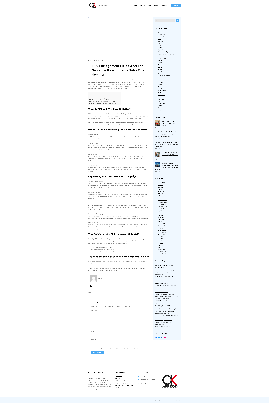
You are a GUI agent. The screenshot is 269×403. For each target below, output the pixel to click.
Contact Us (119, 378)
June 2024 (160, 239)
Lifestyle (160, 82)
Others (160, 88)
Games (160, 69)
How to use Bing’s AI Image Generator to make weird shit (165, 294)
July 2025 (160, 211)
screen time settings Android (160, 315)
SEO (159, 97)
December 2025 (162, 200)
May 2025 (160, 215)
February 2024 (162, 247)
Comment (94, 310)
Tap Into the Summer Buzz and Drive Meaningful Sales (104, 103)
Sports (160, 101)
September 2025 (162, 206)
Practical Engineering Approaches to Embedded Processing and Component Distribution (166, 144)
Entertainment (162, 58)
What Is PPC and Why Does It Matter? (100, 96)
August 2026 (161, 183)
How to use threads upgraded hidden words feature (164, 296)
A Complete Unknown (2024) (170, 267)
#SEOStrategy (159, 267)
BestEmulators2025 (164, 278)
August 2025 (161, 208)
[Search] (177, 20)
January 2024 (161, 249)
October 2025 (162, 204)
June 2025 (160, 213)
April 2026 (161, 191)
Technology (161, 103)
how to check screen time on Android (161, 292)
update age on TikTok (169, 322)
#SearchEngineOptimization (164, 265)
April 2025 (161, 217)
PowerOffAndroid (166, 313)
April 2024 (161, 243)
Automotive (161, 37)
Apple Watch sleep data (159, 274)
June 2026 (160, 187)
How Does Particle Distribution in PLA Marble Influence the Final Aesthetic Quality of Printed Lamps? (166, 134)
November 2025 (162, 202)
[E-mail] (91, 286)
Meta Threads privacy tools (159, 311)
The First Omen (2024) (159, 320)
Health (160, 73)
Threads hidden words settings (160, 322)
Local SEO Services (164, 306)
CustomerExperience (161, 283)
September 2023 (162, 254)
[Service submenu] (144, 5)
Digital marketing (160, 285)
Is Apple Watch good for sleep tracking (162, 298)
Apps (159, 32)
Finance (160, 62)
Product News (162, 93)
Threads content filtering (168, 320)
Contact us (175, 5)
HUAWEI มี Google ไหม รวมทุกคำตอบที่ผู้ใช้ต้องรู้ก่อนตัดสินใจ (170, 155)
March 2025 (161, 219)
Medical (160, 84)
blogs (159, 39)
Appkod (168, 400)
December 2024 (162, 226)
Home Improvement (164, 75)
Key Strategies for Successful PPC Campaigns (102, 99)
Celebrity (160, 45)
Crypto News (161, 50)
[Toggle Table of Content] (117, 94)
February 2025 (162, 221)
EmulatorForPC (170, 287)
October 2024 (162, 230)
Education (161, 56)
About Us (119, 376)
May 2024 (160, 241)
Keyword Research (161, 300)
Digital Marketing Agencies (166, 54)
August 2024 (161, 234)
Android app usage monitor (172, 270)
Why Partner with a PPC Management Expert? (102, 101)
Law (159, 80)
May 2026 (160, 189)
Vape (159, 110)
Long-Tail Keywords (161, 309)
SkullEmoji (176, 315)
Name (93, 323)
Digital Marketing (163, 52)
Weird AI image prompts (159, 324)
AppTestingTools (158, 278)
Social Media (161, 99)
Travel (160, 108)
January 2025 (161, 223)
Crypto (160, 47)
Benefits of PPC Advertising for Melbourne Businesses (104, 98)
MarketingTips (173, 309)
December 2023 (162, 251)
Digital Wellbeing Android (171, 285)
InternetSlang (175, 296)
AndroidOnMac (157, 272)
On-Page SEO (169, 311)
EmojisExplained (164, 287)
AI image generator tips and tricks (161, 270)
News (89, 292)
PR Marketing (162, 90)
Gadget (160, 67)
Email (93, 331)
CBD (159, 43)
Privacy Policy (120, 380)
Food (159, 65)
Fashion (160, 60)
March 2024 (161, 245)
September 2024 (162, 232)
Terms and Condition (122, 383)
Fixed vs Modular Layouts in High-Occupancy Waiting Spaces (170, 124)
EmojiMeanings (157, 287)
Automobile (161, 34)
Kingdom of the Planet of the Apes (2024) (162, 303)
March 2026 (161, 193)
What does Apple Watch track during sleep (162, 326)
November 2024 (162, 228)
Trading (160, 105)
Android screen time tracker (166, 272)
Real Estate (161, 95)
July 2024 (160, 236)
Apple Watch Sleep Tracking (164, 276)
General (160, 71)
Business (160, 41)
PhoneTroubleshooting (159, 313)
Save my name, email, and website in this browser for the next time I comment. (116, 348)
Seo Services (169, 315)
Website (93, 339)
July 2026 (160, 185)
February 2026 (162, 195)
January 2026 (161, 198)
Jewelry (160, 77)
